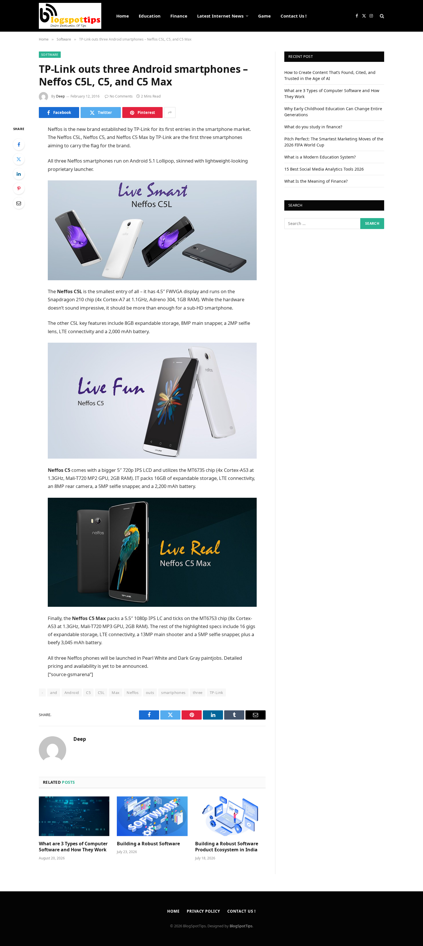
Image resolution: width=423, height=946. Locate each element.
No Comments (121, 96)
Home (122, 16)
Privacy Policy (203, 911)
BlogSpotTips (241, 925)
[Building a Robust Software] (152, 816)
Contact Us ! (293, 16)
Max (115, 692)
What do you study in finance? (313, 126)
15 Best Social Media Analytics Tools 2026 (324, 169)
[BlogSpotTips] (70, 16)
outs (150, 692)
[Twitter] (18, 159)
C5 (88, 692)
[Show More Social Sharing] (170, 112)
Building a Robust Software (148, 844)
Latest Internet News (220, 16)
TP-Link (216, 692)
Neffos (132, 692)
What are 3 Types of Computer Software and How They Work (73, 847)
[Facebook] (18, 144)
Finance (178, 16)
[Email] (18, 203)
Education (150, 16)
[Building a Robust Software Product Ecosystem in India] (230, 816)
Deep (60, 96)
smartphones (173, 692)
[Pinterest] (18, 188)
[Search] (381, 15)
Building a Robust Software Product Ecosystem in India (226, 847)
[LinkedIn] (18, 174)
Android (71, 692)
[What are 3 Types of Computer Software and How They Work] (74, 816)
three (198, 692)
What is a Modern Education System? (320, 157)
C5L (101, 692)
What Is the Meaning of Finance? (316, 181)
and (53, 692)
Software (49, 54)
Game (264, 16)
